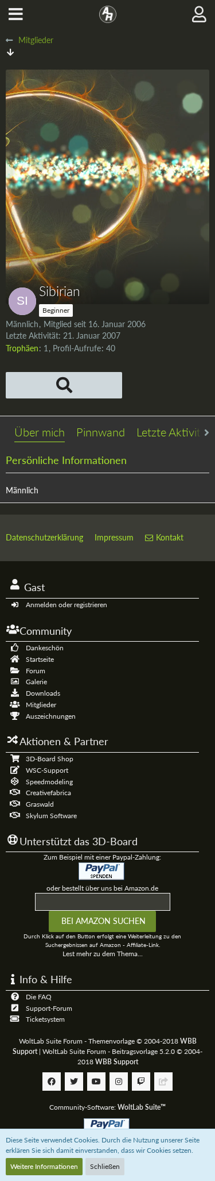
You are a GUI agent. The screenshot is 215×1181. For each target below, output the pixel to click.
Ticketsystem (45, 1019)
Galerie (36, 681)
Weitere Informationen (44, 1166)
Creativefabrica (48, 792)
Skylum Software (51, 815)
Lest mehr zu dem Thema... (102, 953)
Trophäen (22, 348)
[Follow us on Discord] (163, 1081)
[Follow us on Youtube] (96, 1081)
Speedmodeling (49, 781)
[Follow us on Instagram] (119, 1081)
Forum (35, 670)
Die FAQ (39, 996)
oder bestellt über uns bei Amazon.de (102, 888)
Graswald (40, 804)
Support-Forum (49, 1008)
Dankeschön (45, 647)
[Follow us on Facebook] (51, 1081)
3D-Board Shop (49, 758)
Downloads (43, 693)
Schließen (105, 1166)
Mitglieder (41, 704)
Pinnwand (100, 432)
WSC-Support (47, 770)
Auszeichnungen (51, 716)
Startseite (40, 659)
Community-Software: (107, 1107)
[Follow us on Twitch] (141, 1081)
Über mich (39, 432)
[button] (16, 14)
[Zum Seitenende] (10, 52)
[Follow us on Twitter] (74, 1081)
